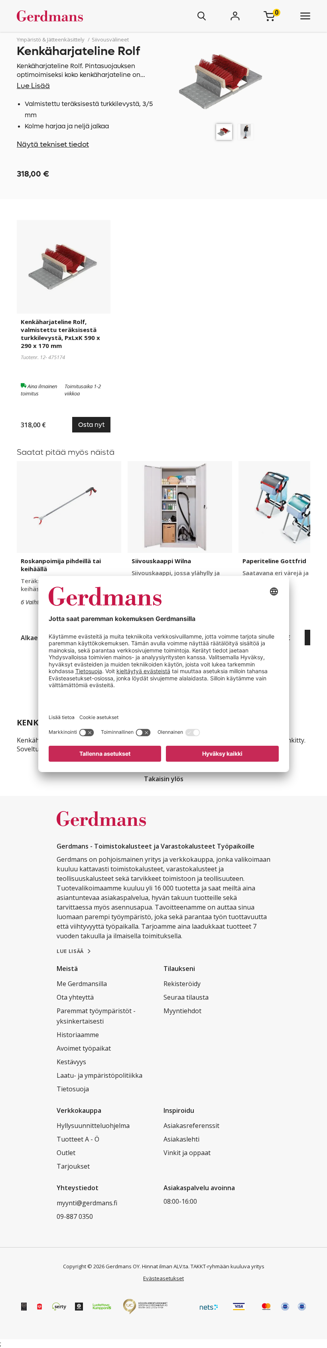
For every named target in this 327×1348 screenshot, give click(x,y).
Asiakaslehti (181, 1139)
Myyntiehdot (182, 1010)
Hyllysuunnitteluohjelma (93, 1125)
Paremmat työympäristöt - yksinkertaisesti (96, 1016)
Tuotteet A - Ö (78, 1139)
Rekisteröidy (182, 983)
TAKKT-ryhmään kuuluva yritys (227, 1266)
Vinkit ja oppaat (187, 1152)
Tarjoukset (73, 1166)
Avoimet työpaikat (84, 1048)
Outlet (66, 1152)
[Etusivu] (73, 16)
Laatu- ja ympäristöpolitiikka (99, 1075)
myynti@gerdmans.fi (87, 1203)
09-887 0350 (75, 1216)
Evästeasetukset (163, 1278)
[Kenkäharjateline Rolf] (224, 132)
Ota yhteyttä (75, 997)
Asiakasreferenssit (191, 1125)
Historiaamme (78, 1034)
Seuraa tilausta (186, 997)
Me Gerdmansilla (82, 983)
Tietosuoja (73, 1089)
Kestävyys (71, 1061)
